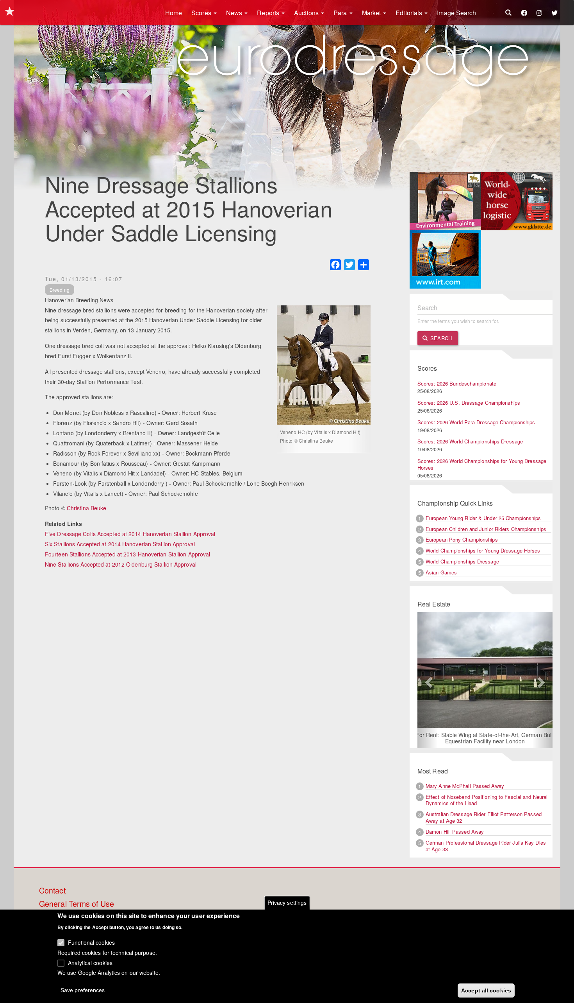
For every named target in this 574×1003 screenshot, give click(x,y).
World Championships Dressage (462, 561)
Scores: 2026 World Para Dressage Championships (476, 422)
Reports (269, 12)
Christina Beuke (87, 508)
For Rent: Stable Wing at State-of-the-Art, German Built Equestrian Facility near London (485, 738)
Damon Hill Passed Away (455, 831)
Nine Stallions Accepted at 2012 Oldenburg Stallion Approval (120, 564)
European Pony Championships (462, 539)
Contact (52, 891)
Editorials (410, 12)
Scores (202, 12)
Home (173, 12)
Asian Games (441, 572)
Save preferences (83, 990)
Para (341, 12)
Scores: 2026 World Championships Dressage (470, 441)
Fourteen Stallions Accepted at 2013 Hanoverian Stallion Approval (127, 554)
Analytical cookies (90, 962)
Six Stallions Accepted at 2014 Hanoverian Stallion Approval (120, 544)
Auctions (307, 12)
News (235, 12)
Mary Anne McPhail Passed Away (465, 785)
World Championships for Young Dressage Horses (483, 550)
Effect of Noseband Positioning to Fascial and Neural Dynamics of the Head (486, 800)
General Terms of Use (76, 904)
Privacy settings (287, 902)
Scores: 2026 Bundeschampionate (456, 383)
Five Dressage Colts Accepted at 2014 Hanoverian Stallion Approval (130, 534)
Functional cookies (91, 942)
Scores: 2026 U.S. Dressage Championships (468, 402)
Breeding (60, 289)
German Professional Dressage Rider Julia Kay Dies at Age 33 (486, 846)
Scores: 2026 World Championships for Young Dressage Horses (481, 464)
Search (440, 338)
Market (372, 12)
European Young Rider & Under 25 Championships (483, 518)
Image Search (456, 12)
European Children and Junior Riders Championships (486, 529)
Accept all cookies (486, 990)
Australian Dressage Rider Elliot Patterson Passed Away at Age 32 (484, 817)
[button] (427, 680)
